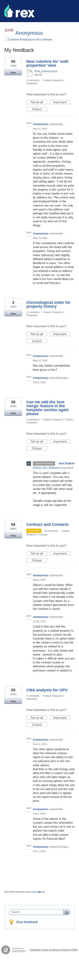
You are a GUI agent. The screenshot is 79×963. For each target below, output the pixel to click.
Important (61, 102)
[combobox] (37, 912)
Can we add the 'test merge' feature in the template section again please (47, 408)
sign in (41, 891)
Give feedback (27, 922)
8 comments (51, 531)
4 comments (33, 695)
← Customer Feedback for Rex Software (28, 39)
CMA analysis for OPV (47, 690)
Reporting (31, 698)
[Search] (66, 912)
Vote (13, 72)
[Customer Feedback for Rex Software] (19, 11)
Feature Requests (52, 80)
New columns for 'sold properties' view (47, 63)
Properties (31, 83)
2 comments (33, 80)
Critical (39, 109)
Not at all (39, 102)
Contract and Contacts (47, 524)
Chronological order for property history (48, 304)
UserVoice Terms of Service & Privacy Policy (54, 949)
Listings (43, 534)
